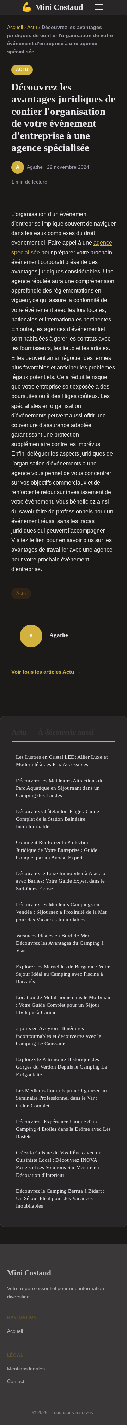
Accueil (15, 27)
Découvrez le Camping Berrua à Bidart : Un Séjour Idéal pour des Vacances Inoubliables (60, 1198)
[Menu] (99, 7)
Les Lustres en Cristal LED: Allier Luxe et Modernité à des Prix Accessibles (62, 760)
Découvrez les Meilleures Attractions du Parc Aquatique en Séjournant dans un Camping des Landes (60, 788)
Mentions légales (26, 1368)
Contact (15, 1381)
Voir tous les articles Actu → (46, 672)
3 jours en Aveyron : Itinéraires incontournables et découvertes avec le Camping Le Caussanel (58, 1035)
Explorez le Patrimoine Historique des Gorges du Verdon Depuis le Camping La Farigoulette (61, 1066)
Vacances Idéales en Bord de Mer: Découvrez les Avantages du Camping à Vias (60, 943)
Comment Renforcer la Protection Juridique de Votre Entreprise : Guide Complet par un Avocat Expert (56, 849)
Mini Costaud (52, 7)
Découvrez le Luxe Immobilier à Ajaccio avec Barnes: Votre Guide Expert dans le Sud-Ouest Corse (60, 880)
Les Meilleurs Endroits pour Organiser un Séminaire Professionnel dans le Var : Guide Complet (61, 1097)
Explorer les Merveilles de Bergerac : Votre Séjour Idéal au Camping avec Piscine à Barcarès (63, 974)
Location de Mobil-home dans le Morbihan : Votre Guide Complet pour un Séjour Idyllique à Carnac (63, 1004)
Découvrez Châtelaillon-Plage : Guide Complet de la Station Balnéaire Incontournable (57, 818)
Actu (32, 27)
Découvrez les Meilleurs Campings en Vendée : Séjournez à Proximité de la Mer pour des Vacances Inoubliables (61, 911)
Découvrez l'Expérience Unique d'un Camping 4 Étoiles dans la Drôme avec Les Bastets (63, 1129)
